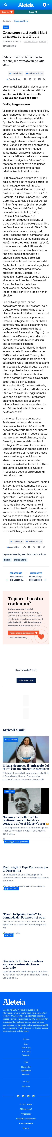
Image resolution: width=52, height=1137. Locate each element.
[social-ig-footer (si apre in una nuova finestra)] (33, 1096)
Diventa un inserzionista (26, 1118)
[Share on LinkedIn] (30, 79)
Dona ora (5, 12)
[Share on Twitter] (35, 79)
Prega (31, 12)
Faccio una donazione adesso (22, 633)
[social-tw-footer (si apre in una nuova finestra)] (28, 1096)
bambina (8, 935)
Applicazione (26, 1071)
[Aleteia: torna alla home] (26, 5)
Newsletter (26, 1067)
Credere (42, 41)
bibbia (7, 560)
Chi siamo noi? (26, 1109)
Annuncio (26, 1074)
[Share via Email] (39, 79)
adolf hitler (9, 791)
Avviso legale (26, 1114)
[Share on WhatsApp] (44, 79)
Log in (34, 670)
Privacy (26, 1128)
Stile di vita (26, 1048)
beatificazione (11, 740)
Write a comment (26, 680)
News (26, 1044)
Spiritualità (7, 21)
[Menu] (9, 4)
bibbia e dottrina (21, 21)
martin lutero (20, 560)
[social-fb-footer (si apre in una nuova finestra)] (23, 1096)
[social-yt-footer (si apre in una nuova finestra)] (18, 1096)
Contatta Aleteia (26, 1123)
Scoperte (26, 1055)
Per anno (26, 1086)
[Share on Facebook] (25, 79)
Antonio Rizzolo (30, 41)
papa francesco (11, 888)
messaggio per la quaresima (16, 841)
